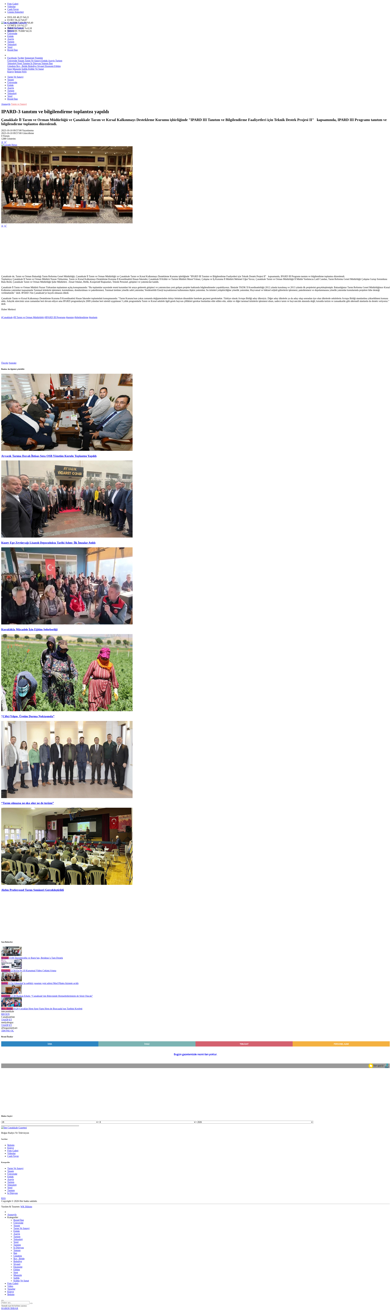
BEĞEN (5, 1014)
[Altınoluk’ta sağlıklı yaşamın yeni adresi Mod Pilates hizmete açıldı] (11, 980)
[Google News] (9, 144)
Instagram (29, 58)
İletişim (18, 71)
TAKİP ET (6, 1019)
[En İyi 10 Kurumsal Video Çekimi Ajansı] (11, 967)
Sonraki (12, 363)
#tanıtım (70, 317)
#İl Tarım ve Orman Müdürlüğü (28, 317)
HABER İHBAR (9, 1308)
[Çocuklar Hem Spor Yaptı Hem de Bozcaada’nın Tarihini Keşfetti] (11, 1006)
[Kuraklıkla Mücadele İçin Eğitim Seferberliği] (67, 623)
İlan (50, 63)
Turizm (10, 41)
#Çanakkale (7, 317)
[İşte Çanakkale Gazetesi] (14, 22)
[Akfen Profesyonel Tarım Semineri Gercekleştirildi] (67, 884)
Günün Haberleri (15, 12)
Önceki (4, 363)
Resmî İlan (12, 50)
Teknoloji (11, 44)
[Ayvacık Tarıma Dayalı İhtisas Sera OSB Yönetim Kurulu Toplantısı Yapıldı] (67, 450)
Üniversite (12, 33)
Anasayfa (5, 104)
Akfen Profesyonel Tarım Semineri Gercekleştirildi (32, 890)
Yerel (9, 47)
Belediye (32, 66)
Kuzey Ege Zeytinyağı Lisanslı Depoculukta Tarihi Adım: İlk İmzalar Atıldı (48, 542)
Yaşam (10, 30)
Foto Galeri (12, 3)
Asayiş (10, 39)
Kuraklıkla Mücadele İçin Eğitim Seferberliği (29, 629)
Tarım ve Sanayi (19, 104)
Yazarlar (11, 1289)
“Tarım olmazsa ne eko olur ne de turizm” (27, 803)
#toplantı (93, 317)
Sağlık (24, 69)
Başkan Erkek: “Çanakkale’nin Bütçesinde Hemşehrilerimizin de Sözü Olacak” (51, 996)
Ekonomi (49, 66)
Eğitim (57, 66)
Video (10, 1286)
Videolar (11, 6)
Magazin (16, 69)
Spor (9, 69)
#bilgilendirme (81, 317)
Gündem (11, 66)
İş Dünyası (35, 63)
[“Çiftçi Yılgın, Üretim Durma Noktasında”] (67, 710)
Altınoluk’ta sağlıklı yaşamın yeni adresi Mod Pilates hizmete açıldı (43, 983)
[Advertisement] (93, 251)
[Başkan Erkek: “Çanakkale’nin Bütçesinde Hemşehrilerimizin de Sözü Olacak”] (11, 993)
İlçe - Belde (21, 66)
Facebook (12, 58)
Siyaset (40, 66)
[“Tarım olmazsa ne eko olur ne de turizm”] (67, 797)
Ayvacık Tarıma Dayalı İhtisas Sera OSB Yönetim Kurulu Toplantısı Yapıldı (49, 456)
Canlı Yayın (13, 9)
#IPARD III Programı (54, 317)
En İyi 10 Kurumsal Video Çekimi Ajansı (33, 970)
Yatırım (44, 63)
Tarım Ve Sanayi (15, 28)
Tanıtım (26, 63)
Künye (10, 71)
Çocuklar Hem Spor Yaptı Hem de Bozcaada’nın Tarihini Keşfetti (47, 1008)
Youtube (39, 58)
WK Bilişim (26, 1206)
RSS (24, 71)
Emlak (10, 36)
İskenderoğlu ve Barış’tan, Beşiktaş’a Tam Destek (36, 958)
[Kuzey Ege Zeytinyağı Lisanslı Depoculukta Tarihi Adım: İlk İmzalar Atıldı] (67, 536)
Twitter (20, 58)
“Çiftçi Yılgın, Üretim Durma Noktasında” (28, 716)
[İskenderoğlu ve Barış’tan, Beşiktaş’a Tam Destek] (11, 955)
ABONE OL (7, 1030)
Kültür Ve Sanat (36, 69)
